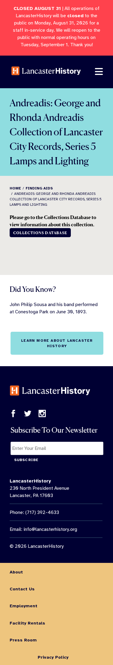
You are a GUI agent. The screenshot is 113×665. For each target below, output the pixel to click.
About (16, 572)
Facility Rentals (27, 623)
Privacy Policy (53, 657)
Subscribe (26, 460)
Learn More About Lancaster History (57, 343)
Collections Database (40, 233)
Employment (23, 606)
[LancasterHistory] (46, 79)
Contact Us (22, 589)
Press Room (23, 640)
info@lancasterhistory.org (50, 529)
